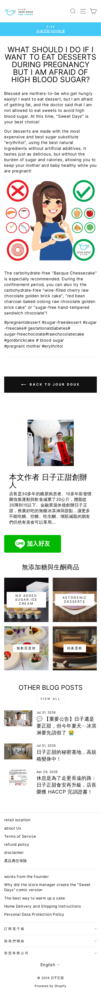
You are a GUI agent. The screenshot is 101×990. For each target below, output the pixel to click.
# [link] (37, 340)
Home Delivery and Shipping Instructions (42, 906)
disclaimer (14, 852)
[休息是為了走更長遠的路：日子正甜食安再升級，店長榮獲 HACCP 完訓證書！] (18, 777)
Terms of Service (20, 836)
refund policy (16, 844)
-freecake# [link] (15, 328)
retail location (17, 820)
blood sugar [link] (52, 340)
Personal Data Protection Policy (34, 914)
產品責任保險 (15, 860)
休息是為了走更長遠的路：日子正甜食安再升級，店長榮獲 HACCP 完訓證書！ (67, 785)
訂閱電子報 (14, 929)
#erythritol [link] (52, 346)
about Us (12, 828)
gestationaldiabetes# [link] (49, 328)
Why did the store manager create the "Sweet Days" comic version (47, 887)
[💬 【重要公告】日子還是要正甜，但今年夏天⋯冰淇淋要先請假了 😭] (18, 718)
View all (50, 699)
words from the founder (26, 876)
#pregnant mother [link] (22, 346)
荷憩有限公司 (16, 953)
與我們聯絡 (14, 941)
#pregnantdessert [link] (22, 322)
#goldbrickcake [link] (19, 340)
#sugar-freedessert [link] (61, 322)
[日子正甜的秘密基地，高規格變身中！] (18, 751)
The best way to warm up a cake (34, 898)
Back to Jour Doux (54, 384)
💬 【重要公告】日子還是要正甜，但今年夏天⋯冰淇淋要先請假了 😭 (67, 726)
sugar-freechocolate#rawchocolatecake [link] (44, 334)
